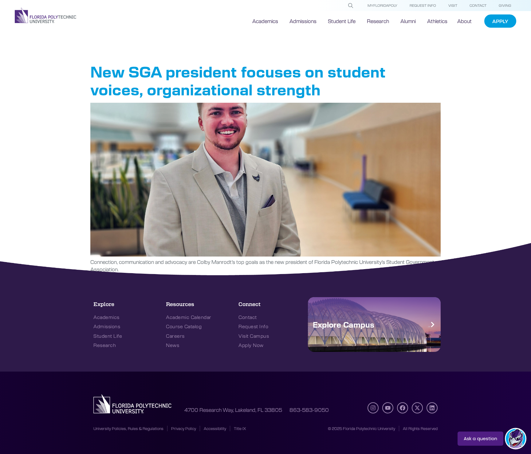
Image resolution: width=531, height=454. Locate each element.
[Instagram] (373, 407)
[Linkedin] (432, 407)
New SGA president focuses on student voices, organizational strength (238, 80)
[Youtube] (387, 407)
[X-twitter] (417, 407)
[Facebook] (402, 407)
